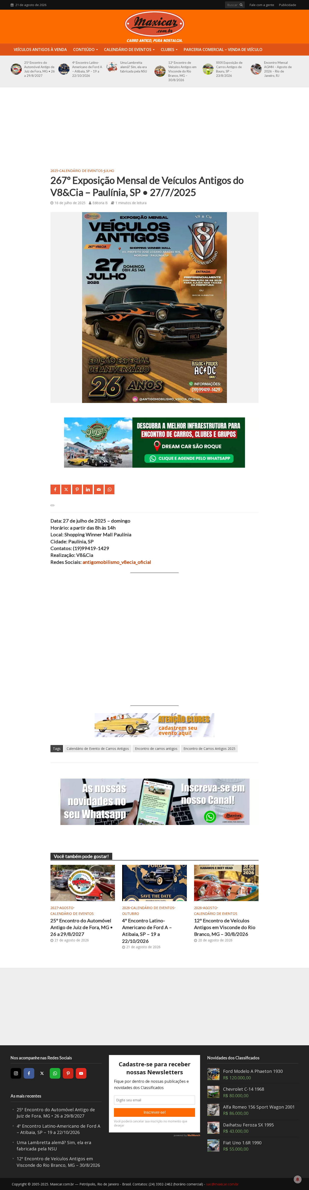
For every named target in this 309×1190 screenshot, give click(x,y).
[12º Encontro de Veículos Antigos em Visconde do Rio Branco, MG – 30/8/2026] (159, 71)
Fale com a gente (262, 5)
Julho (109, 170)
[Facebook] (29, 1073)
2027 (54, 907)
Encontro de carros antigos (156, 748)
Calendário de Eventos (127, 49)
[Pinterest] (68, 1073)
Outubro (130, 913)
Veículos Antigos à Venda (40, 49)
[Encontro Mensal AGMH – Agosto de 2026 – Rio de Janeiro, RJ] (255, 69)
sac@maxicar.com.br (222, 1184)
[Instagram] (16, 1073)
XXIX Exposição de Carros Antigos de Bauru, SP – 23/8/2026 (229, 69)
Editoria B (100, 203)
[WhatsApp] (55, 1073)
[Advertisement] (154, 131)
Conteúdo (84, 49)
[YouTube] (81, 1073)
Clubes (167, 49)
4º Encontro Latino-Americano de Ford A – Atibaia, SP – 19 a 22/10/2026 (87, 69)
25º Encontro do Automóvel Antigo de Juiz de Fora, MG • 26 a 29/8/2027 (39, 69)
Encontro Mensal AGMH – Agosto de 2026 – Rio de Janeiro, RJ (278, 69)
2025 (54, 170)
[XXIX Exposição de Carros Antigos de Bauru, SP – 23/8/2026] (207, 69)
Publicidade (287, 5)
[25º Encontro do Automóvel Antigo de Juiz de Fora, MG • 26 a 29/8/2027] (15, 69)
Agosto (66, 907)
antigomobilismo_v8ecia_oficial (117, 562)
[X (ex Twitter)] (42, 1073)
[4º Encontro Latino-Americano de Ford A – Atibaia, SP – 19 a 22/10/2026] (63, 69)
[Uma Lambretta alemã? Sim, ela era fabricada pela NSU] (111, 66)
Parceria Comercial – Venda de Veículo (223, 49)
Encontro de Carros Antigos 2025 (209, 748)
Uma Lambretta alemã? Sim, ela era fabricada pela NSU (133, 67)
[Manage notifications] (298, 1179)
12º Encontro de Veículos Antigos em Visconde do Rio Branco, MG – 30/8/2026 (182, 71)
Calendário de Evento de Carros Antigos (98, 748)
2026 (126, 907)
